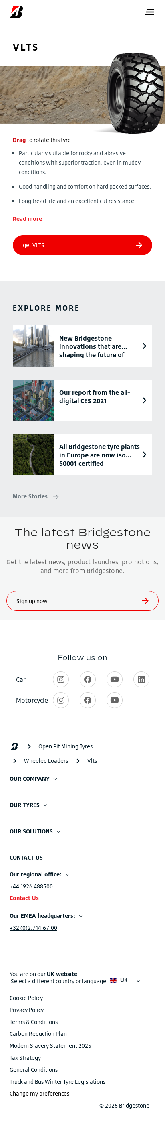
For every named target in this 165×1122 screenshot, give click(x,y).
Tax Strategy (25, 1057)
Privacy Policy (27, 1009)
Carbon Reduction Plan (38, 1033)
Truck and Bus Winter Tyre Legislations (57, 1081)
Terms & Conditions (34, 1021)
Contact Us (24, 897)
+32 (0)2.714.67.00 (33, 927)
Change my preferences (39, 1093)
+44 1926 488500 (31, 886)
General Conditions (34, 1069)
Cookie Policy (26, 997)
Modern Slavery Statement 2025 (50, 1045)
